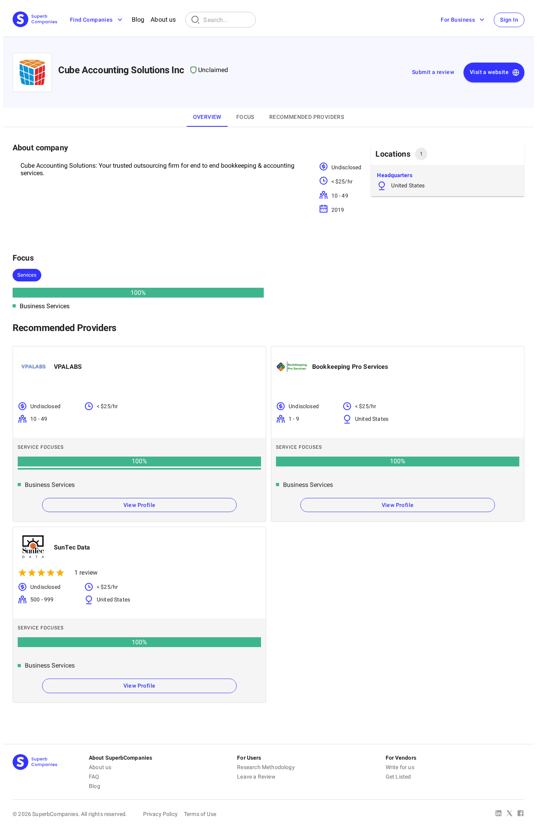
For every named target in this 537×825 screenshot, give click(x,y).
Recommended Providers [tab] (306, 117)
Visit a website (489, 72)
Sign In (509, 20)
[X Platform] (509, 814)
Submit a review (433, 72)
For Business (458, 20)
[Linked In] (498, 814)
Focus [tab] (245, 117)
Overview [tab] (207, 117)
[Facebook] (520, 814)
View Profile (139, 505)
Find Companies (91, 20)
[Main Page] (35, 20)
